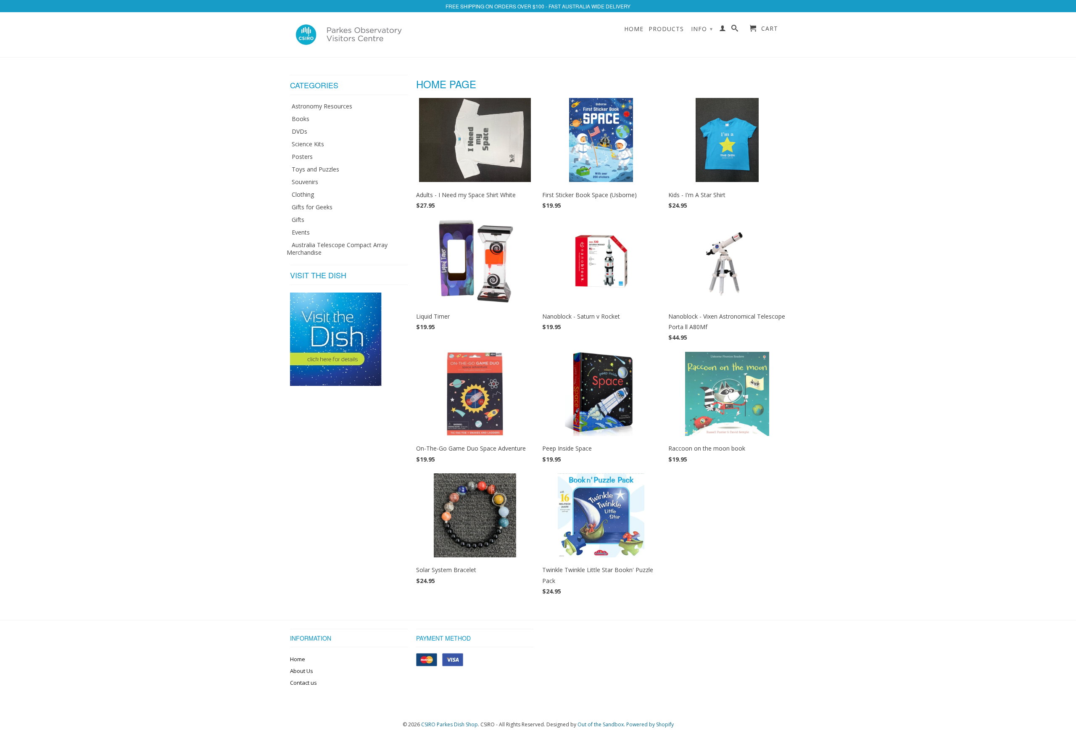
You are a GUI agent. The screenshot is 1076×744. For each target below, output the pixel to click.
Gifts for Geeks (312, 207)
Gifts (298, 220)
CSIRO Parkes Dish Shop (449, 724)
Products (666, 29)
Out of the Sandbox (601, 724)
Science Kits (308, 144)
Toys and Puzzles (315, 169)
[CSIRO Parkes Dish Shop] (349, 34)
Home (633, 29)
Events (301, 232)
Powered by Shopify (650, 724)
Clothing (303, 194)
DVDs (299, 131)
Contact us (303, 682)
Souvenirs (305, 182)
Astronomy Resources (322, 106)
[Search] (734, 30)
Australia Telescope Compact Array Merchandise (337, 248)
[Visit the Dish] (336, 384)
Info (702, 29)
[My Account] (722, 30)
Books (300, 119)
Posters (302, 157)
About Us (301, 671)
